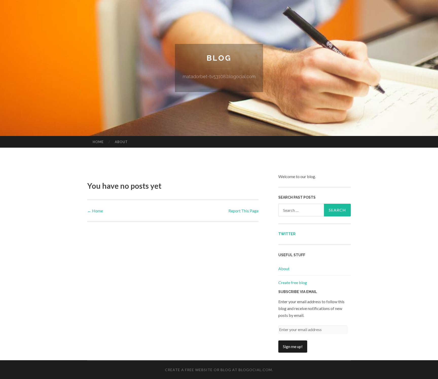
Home (98, 142)
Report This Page (243, 210)
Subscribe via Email (297, 292)
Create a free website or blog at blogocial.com (218, 370)
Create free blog (292, 282)
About (121, 142)
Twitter (287, 234)
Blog (219, 58)
